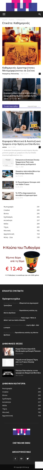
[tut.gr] (21, 5)
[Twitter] (27, 459)
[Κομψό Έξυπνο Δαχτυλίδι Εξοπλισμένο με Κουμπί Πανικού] (8, 352)
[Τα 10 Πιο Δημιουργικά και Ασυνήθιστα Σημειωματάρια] (8, 196)
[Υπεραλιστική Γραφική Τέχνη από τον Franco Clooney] (8, 363)
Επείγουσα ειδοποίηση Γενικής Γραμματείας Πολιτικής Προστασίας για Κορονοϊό (27, 162)
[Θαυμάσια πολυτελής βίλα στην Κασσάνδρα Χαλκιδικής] (7, 174)
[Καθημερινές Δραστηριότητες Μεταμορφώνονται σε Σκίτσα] (21, 46)
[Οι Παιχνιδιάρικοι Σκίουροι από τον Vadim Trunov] (8, 185)
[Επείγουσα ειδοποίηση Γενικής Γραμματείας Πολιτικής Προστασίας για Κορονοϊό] (8, 163)
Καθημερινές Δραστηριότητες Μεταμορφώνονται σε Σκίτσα (18, 69)
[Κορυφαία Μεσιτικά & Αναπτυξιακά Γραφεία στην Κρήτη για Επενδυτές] (21, 124)
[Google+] (21, 459)
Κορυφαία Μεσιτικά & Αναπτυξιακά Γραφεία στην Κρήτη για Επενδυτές (21, 142)
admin (6, 99)
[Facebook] (15, 459)
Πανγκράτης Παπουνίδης (10, 73)
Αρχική (4, 20)
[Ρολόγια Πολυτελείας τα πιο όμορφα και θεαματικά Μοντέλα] (8, 373)
